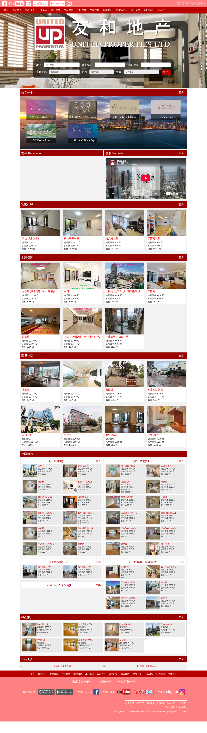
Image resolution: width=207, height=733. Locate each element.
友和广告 (94, 10)
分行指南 (148, 10)
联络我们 (161, 10)
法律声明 (140, 703)
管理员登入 (199, 3)
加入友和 (171, 703)
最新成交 (55, 10)
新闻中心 (107, 10)
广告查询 (129, 703)
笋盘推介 (29, 10)
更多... (182, 92)
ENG (188, 3)
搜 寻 (166, 72)
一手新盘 (42, 10)
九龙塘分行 (103, 681)
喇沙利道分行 (126, 681)
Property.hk (181, 707)
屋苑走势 (68, 10)
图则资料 (81, 10)
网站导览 (181, 703)
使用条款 (161, 703)
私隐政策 (150, 703)
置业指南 (125, 673)
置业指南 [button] (121, 10)
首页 (6, 10)
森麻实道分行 (81, 681)
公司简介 (17, 10)
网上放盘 (135, 10)
